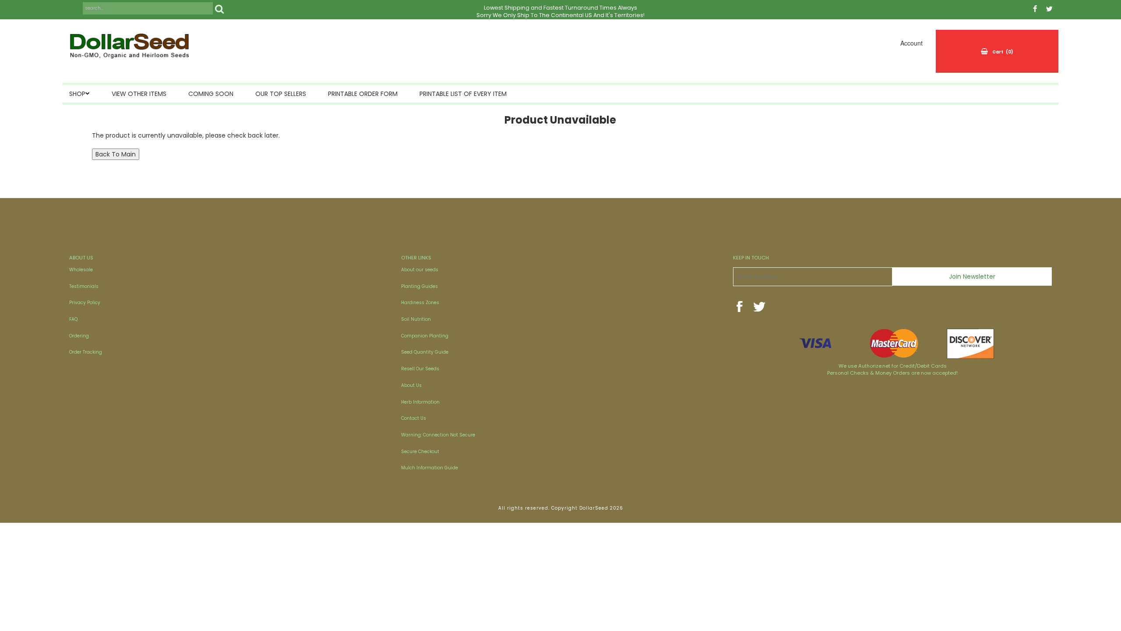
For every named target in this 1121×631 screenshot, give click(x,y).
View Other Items (139, 93)
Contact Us (413, 418)
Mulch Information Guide (429, 467)
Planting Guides (419, 286)
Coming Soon (210, 93)
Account (911, 43)
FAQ (73, 319)
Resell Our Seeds (420, 368)
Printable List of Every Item (463, 93)
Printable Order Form (363, 93)
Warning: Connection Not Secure (438, 435)
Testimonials (84, 286)
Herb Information (420, 402)
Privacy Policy (84, 302)
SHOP (77, 93)
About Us (411, 385)
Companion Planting (424, 336)
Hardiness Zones (420, 302)
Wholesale (81, 269)
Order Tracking (85, 352)
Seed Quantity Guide (424, 352)
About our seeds (419, 269)
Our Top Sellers (280, 93)
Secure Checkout (420, 451)
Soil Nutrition (416, 319)
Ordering (79, 336)
